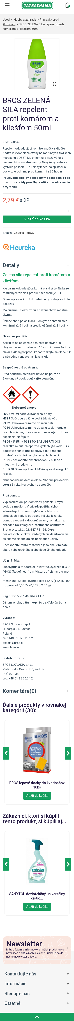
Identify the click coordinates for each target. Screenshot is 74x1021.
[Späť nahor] (37, 1017)
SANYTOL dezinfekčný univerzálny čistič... (37, 895)
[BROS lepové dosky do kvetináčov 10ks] (37, 749)
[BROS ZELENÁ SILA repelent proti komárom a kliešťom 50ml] (37, 64)
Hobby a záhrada (25, 19)
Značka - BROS (24, 233)
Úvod (6, 19)
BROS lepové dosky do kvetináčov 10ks (37, 784)
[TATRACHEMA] (37, 5)
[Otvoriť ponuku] (37, 973)
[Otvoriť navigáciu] (7, 5)
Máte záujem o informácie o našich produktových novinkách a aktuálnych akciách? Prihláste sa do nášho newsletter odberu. (35, 953)
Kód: (6, 142)
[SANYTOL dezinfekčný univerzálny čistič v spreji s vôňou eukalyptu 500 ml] (37, 860)
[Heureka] (19, 247)
